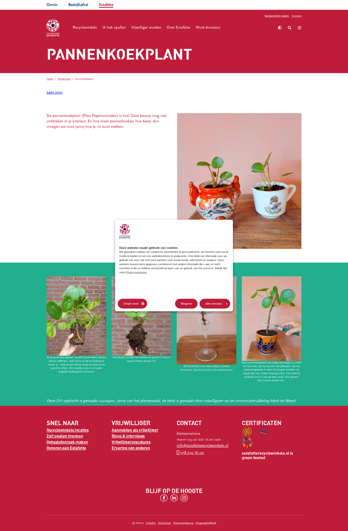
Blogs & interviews (128, 435)
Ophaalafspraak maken (67, 441)
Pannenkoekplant (84, 79)
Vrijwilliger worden (146, 27)
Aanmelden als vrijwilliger (135, 429)
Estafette (106, 5)
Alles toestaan (213, 303)
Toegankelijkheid (206, 523)
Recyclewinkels (85, 27)
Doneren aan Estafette (66, 447)
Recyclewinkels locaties (68, 429)
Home (50, 79)
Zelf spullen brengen (65, 435)
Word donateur (208, 27)
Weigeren (186, 303)
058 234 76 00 (192, 452)
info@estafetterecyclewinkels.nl (202, 445)
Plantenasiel (64, 79)
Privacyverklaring (136, 272)
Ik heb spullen (114, 27)
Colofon (151, 523)
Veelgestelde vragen (277, 16)
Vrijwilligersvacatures (131, 441)
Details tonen (131, 303)
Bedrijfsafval (78, 5)
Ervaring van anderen (131, 447)
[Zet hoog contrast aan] (280, 28)
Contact (296, 16)
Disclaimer (164, 523)
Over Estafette (178, 27)
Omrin (52, 5)
